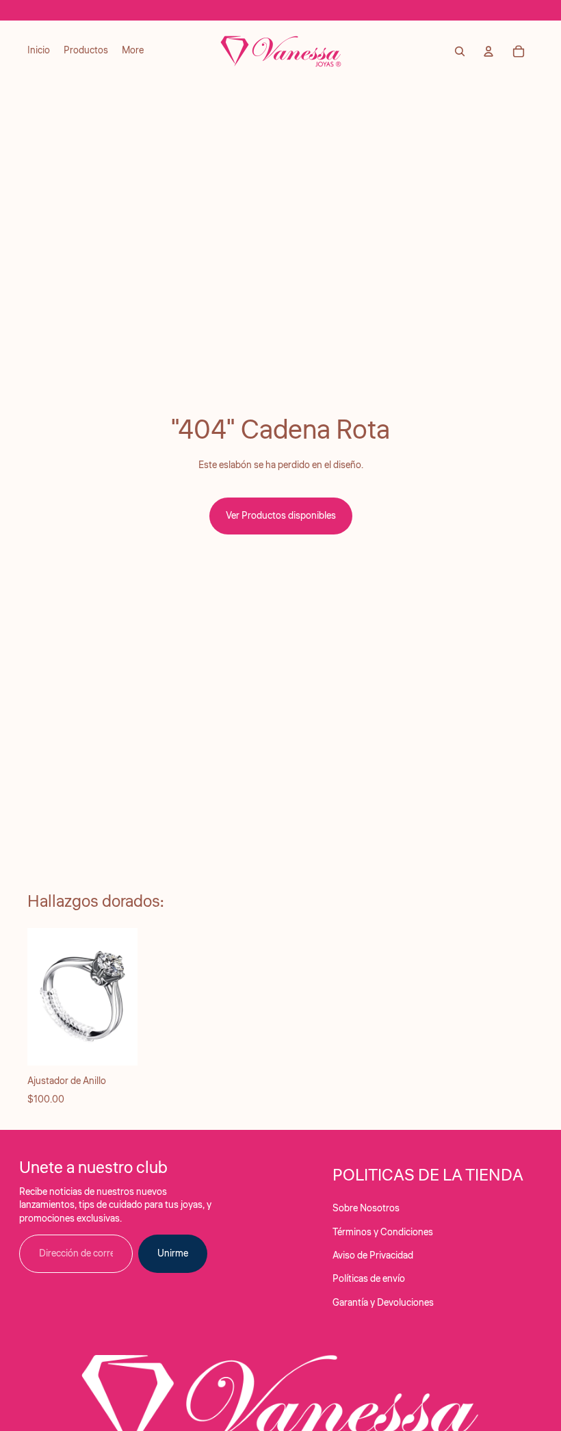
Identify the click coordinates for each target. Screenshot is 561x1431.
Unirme (172, 1254)
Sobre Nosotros (366, 1208)
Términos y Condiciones (382, 1232)
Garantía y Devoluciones (383, 1303)
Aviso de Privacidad (372, 1256)
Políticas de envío (368, 1279)
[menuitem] (38, 51)
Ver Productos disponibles (281, 516)
